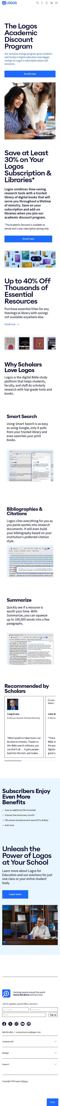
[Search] (37, 3)
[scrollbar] (30, 760)
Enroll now (30, 74)
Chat (52, 1102)
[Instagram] (16, 1024)
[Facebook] (4, 1024)
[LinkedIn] (29, 1024)
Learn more (15, 894)
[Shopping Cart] (51, 3)
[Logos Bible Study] (9, 3)
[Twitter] (10, 1024)
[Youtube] (23, 1024)
